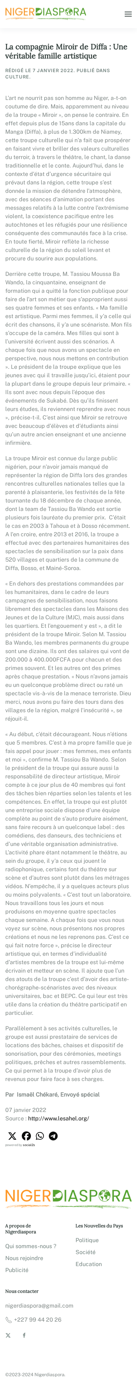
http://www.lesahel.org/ (58, 1118)
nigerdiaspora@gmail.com (39, 1305)
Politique (87, 1240)
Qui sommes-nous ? (30, 1246)
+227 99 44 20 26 (37, 1319)
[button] (128, 14)
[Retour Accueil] (46, 14)
